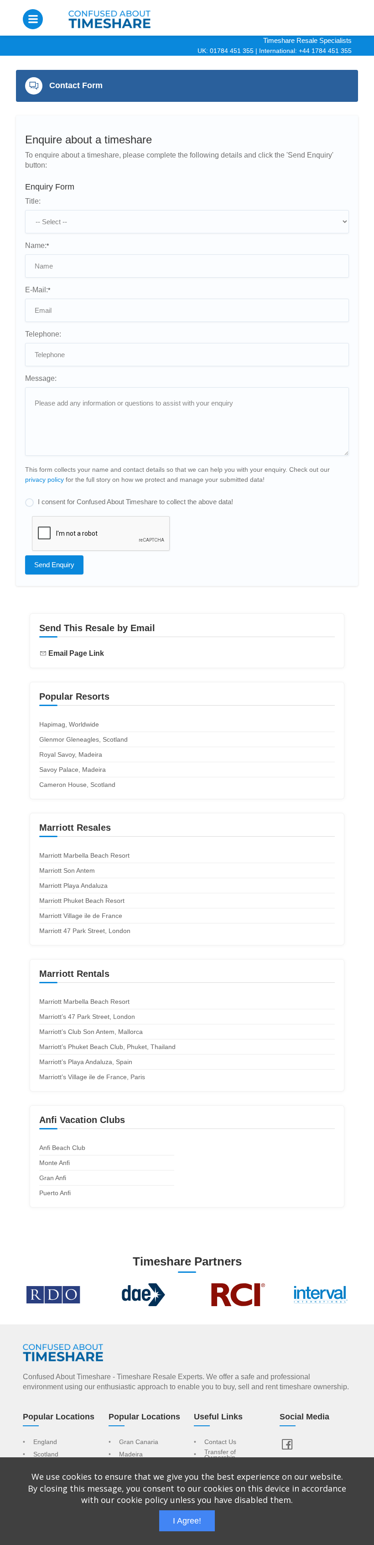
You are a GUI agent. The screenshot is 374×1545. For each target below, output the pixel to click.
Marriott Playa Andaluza (73, 885)
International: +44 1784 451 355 (305, 50)
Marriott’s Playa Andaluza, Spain (85, 1061)
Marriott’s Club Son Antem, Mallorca (91, 1031)
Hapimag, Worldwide (69, 724)
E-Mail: (37, 290)
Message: (41, 378)
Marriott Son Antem (67, 870)
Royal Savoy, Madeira (70, 754)
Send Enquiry (54, 565)
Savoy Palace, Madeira (72, 769)
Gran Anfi (52, 1177)
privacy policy (44, 479)
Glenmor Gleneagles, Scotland (83, 739)
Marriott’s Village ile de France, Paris (92, 1077)
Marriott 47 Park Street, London (84, 930)
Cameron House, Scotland (77, 784)
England (45, 1442)
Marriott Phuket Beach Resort (82, 900)
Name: (37, 245)
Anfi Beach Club (62, 1147)
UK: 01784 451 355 (225, 50)
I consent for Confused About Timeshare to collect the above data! (135, 502)
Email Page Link (76, 653)
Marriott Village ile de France (80, 915)
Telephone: (43, 334)
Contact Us (220, 1442)
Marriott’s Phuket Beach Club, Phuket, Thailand (107, 1046)
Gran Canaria (138, 1442)
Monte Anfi (54, 1162)
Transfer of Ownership (220, 1455)
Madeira (131, 1454)
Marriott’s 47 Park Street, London (87, 1016)
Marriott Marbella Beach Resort (84, 855)
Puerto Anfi (55, 1193)
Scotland (45, 1454)
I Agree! (187, 1520)
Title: (33, 201)
